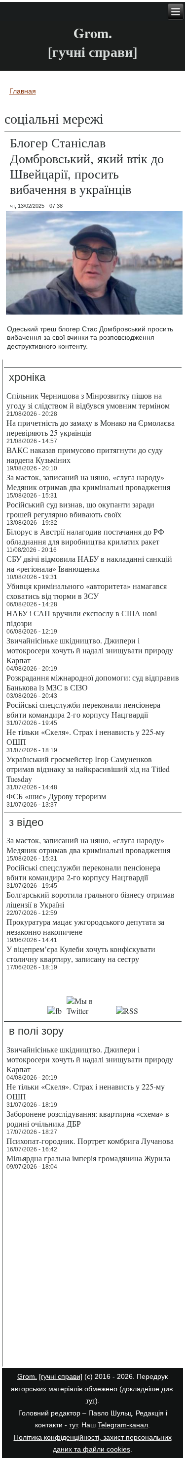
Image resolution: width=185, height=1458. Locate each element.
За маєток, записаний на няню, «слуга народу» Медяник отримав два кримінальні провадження (88, 482)
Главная (22, 91)
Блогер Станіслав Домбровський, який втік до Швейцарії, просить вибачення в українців (87, 165)
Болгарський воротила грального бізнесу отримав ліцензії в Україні (90, 899)
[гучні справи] (60, 1376)
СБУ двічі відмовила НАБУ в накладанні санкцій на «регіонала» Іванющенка (89, 563)
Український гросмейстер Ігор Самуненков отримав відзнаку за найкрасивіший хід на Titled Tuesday (88, 769)
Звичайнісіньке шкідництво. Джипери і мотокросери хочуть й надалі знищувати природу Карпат (89, 650)
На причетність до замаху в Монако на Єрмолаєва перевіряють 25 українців (90, 427)
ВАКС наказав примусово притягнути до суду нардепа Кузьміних (84, 455)
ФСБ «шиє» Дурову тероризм (56, 796)
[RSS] (127, 1010)
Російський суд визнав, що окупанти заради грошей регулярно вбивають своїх (80, 509)
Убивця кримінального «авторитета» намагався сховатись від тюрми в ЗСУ (86, 591)
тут (90, 1401)
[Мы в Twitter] (89, 1010)
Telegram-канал (123, 1425)
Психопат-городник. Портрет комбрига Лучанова (90, 1141)
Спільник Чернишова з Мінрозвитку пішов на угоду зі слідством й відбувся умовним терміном (88, 400)
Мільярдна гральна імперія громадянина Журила (88, 1158)
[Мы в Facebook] (55, 1010)
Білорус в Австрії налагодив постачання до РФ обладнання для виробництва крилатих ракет (85, 536)
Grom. (93, 33)
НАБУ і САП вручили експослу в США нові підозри (81, 618)
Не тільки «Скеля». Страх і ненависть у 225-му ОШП (85, 737)
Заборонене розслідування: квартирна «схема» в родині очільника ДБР (87, 1118)
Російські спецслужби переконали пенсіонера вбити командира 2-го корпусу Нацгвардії (83, 709)
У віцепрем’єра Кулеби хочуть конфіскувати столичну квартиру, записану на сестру (80, 954)
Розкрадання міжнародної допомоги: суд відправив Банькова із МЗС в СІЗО (92, 682)
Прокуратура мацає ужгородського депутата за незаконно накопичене (85, 926)
